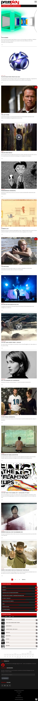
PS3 (4, 75)
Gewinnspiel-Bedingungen (19, 699)
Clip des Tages (3, 341)
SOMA (3, 603)
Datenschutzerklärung (19, 697)
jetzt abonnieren (5, 678)
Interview (2, 453)
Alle (13, 616)
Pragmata (4, 589)
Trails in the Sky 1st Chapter (8, 601)
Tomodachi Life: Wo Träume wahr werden (10, 592)
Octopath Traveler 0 (6, 598)
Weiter (23, 579)
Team (19, 693)
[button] (36, 699)
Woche (6, 616)
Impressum (19, 695)
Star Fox (4, 587)
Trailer (2, 151)
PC (1, 36)
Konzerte (2, 303)
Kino (2, 113)
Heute (3, 616)
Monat (10, 616)
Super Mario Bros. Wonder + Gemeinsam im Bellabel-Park (13, 595)
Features (2, 568)
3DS (1, 227)
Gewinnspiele (3, 189)
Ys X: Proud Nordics (6, 609)
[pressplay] (10, 2)
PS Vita (2, 75)
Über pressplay (19, 691)
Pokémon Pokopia (5, 606)
